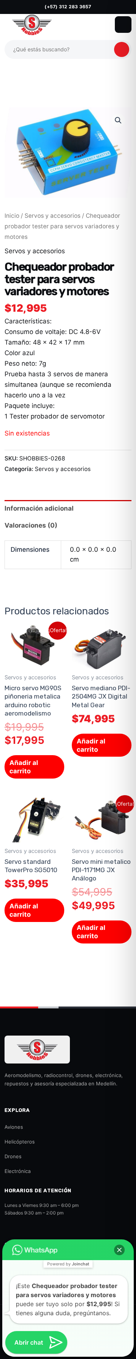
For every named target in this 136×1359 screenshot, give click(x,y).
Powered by (68, 1264)
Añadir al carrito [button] (23, 767)
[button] (118, 120)
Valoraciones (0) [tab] (31, 525)
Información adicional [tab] (39, 508)
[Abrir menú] (123, 24)
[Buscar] (121, 49)
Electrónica (18, 1171)
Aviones (14, 1127)
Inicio (12, 215)
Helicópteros (20, 1142)
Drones (13, 1156)
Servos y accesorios (52, 215)
